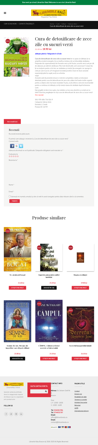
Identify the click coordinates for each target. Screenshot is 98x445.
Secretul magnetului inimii (80, 345)
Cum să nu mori (10, 24)
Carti (58, 24)
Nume (11, 185)
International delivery (82, 411)
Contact (77, 391)
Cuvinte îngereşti (26, 24)
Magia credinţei (80, 275)
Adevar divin (72, 24)
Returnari (78, 405)
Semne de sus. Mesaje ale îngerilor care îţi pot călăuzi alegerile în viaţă (17, 347)
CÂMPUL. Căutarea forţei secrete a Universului (48, 346)
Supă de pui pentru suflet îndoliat (48, 276)
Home (52, 24)
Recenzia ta (13, 160)
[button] (12, 145)
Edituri (64, 24)
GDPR (76, 408)
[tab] (12, 121)
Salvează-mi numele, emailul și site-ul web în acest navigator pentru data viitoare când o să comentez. (47, 196)
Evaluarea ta (13, 154)
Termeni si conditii (81, 399)
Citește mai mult (17, 288)
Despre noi (78, 394)
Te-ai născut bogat (17, 275)
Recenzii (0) (12, 121)
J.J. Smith (44, 104)
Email (11, 191)
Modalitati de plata (81, 397)
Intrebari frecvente (81, 402)
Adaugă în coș (49, 288)
